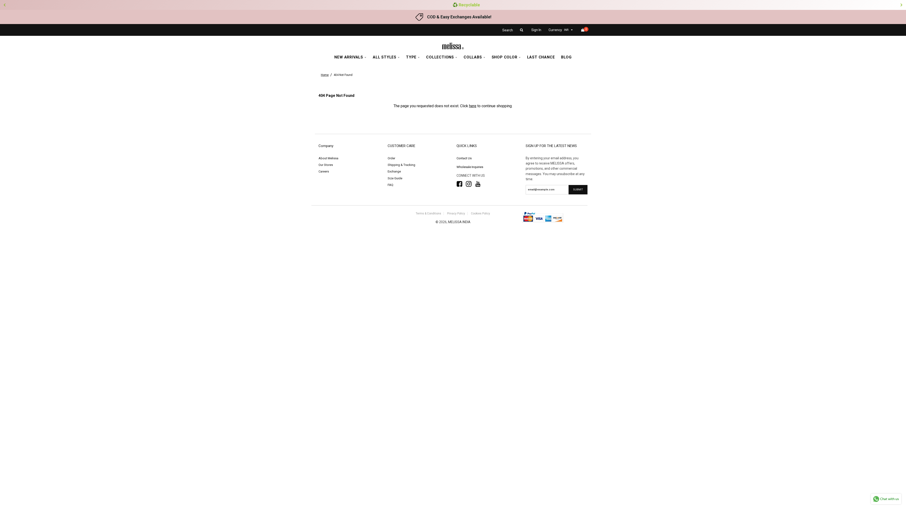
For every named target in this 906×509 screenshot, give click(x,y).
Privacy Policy (456, 213)
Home (325, 75)
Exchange (394, 171)
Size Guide (395, 178)
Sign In (536, 30)
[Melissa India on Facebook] (459, 184)
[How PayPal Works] (542, 223)
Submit (578, 189)
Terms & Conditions (428, 213)
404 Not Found (343, 75)
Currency (555, 30)
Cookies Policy (480, 213)
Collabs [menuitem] (473, 57)
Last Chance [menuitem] (541, 57)
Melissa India (459, 222)
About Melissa (328, 158)
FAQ (390, 185)
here (472, 106)
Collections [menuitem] (440, 57)
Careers (324, 171)
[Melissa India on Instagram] (469, 184)
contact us (464, 158)
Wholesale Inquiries (470, 167)
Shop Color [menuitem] (504, 57)
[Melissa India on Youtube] (478, 184)
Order (391, 158)
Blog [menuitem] (566, 57)
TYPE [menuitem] (411, 57)
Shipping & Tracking (401, 165)
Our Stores (326, 165)
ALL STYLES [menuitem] (384, 57)
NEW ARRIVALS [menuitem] (348, 57)
